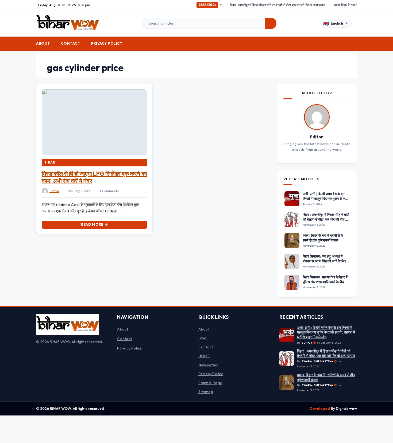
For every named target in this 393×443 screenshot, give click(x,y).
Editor (54, 191)
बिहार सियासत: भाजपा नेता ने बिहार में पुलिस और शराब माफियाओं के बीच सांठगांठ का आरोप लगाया (325, 282)
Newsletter (208, 365)
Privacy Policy (106, 43)
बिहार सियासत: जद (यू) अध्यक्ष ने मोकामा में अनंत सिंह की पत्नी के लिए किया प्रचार (324, 261)
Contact (70, 43)
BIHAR (49, 162)
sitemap (205, 391)
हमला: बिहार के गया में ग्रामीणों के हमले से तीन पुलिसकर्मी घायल (352, 5)
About (43, 43)
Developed (320, 408)
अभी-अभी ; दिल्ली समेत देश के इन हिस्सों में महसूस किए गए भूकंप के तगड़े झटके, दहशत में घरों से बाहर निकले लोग (326, 201)
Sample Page (210, 382)
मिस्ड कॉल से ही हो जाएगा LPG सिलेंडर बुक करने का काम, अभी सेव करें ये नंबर (94, 177)
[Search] (270, 23)
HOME (204, 355)
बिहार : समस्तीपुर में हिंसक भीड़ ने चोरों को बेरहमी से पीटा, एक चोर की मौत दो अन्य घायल (262, 5)
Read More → (94, 224)
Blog (202, 338)
